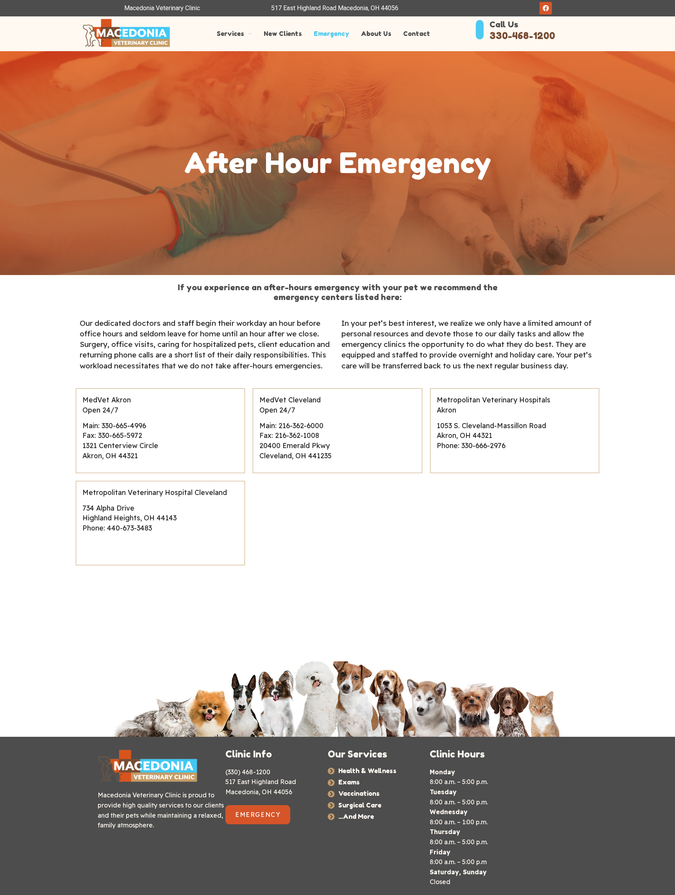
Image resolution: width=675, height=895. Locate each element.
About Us (376, 34)
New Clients (283, 34)
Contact (416, 34)
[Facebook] (545, 8)
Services (230, 34)
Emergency (331, 34)
